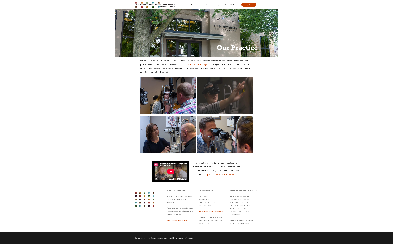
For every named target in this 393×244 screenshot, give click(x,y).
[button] (248, 5)
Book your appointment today (177, 220)
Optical (219, 5)
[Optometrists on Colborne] (155, 4)
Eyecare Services (206, 5)
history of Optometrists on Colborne (218, 174)
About (193, 5)
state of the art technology (195, 64)
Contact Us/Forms (231, 5)
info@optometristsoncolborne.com (211, 211)
